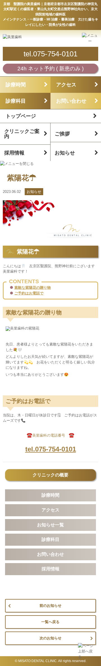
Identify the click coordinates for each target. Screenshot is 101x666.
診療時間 (16, 84)
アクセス (66, 84)
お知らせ (65, 153)
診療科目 (16, 101)
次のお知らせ (50, 638)
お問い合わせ (71, 101)
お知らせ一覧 (50, 524)
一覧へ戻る (50, 622)
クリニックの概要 (50, 475)
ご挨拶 (62, 134)
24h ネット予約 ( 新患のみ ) (50, 69)
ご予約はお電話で (28, 293)
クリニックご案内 (22, 133)
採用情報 (14, 153)
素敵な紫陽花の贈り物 (32, 287)
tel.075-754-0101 (50, 54)
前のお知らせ (50, 605)
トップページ (21, 116)
